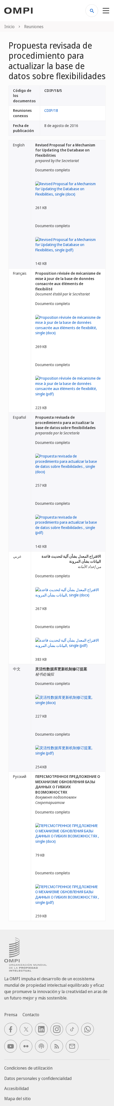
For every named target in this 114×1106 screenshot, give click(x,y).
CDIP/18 (51, 110)
